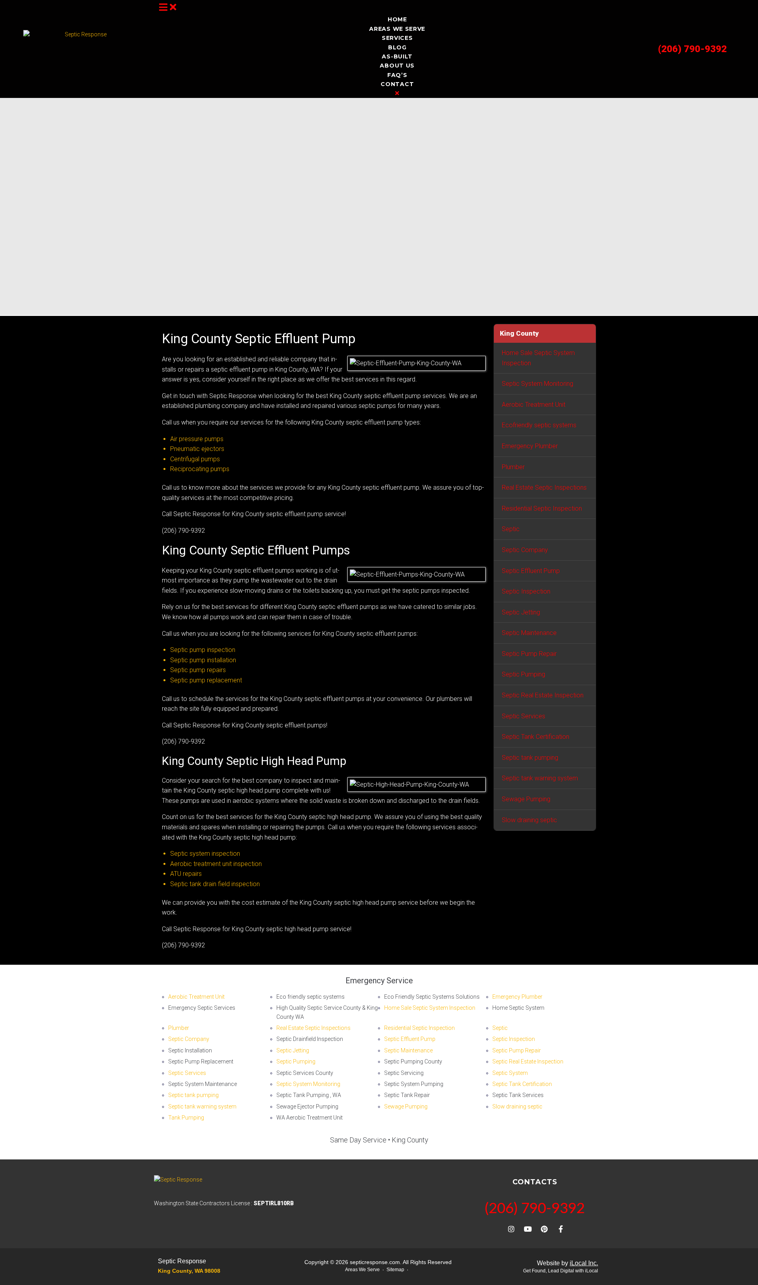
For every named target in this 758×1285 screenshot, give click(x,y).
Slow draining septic (529, 820)
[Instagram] (511, 1228)
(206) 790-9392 (692, 48)
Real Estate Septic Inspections (544, 487)
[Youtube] (527, 1228)
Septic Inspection (526, 591)
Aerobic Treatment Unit (533, 404)
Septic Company (525, 550)
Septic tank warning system (540, 778)
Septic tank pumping (530, 757)
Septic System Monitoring (537, 383)
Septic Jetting (521, 612)
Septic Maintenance (529, 633)
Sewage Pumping (526, 799)
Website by (567, 1263)
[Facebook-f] (561, 1228)
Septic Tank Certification (535, 736)
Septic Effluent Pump (531, 571)
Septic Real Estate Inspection (543, 695)
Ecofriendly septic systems (539, 425)
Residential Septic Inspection (542, 508)
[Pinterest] (544, 1228)
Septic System (510, 1073)
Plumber (513, 467)
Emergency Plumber (530, 446)
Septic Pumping (523, 674)
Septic (511, 529)
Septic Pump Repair (529, 654)
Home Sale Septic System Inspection (538, 358)
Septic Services (523, 716)
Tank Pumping (186, 1117)
